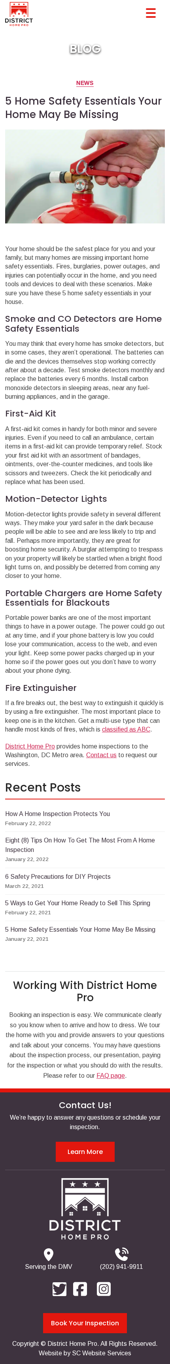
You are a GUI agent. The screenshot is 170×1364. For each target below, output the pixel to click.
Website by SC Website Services (85, 1353)
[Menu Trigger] (151, 13)
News (84, 83)
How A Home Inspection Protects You (57, 814)
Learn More (85, 1151)
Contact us (101, 755)
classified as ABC (126, 729)
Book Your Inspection (85, 1323)
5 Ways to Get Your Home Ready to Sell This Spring (77, 903)
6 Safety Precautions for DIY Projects (58, 876)
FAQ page (110, 1075)
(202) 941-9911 (121, 1266)
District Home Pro (30, 746)
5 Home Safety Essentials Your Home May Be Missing (80, 929)
